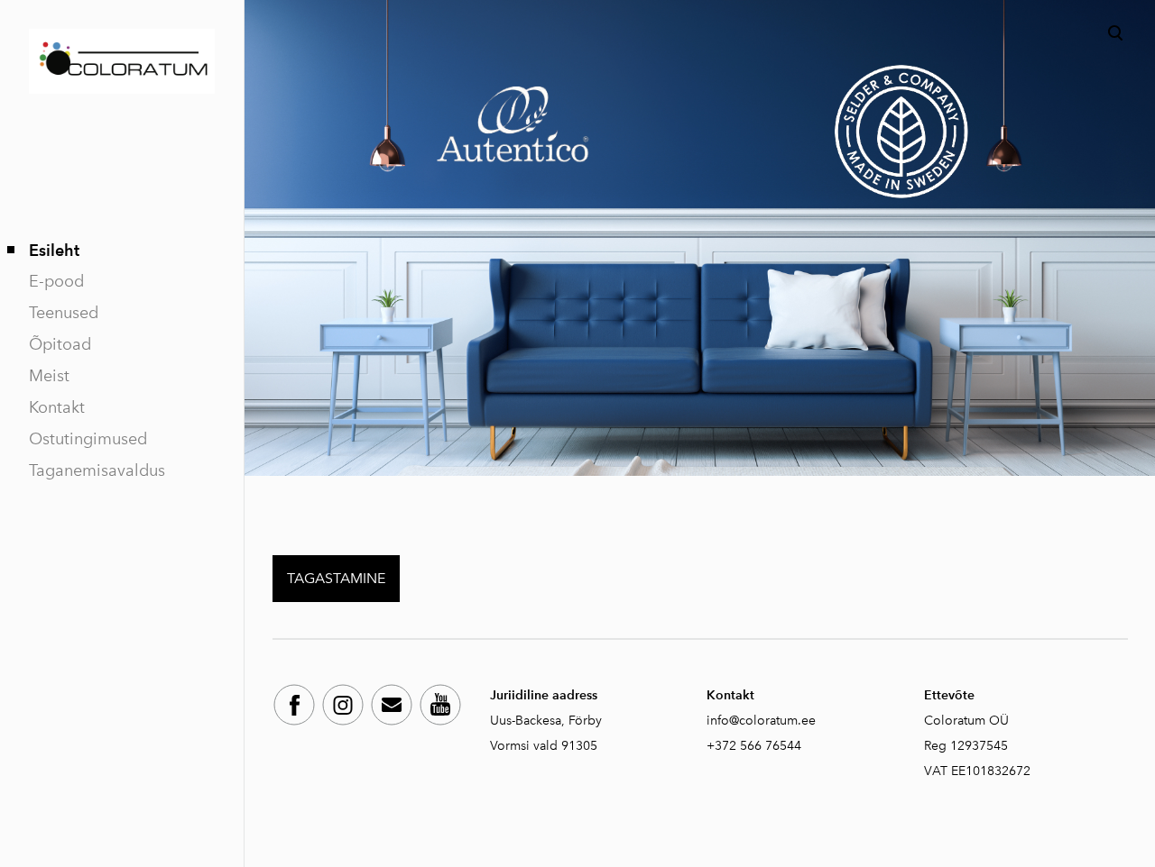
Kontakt (57, 407)
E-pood (56, 281)
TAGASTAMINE (336, 578)
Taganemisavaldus (97, 470)
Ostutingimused (88, 439)
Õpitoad (60, 344)
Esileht (54, 250)
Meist (49, 376)
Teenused (63, 313)
